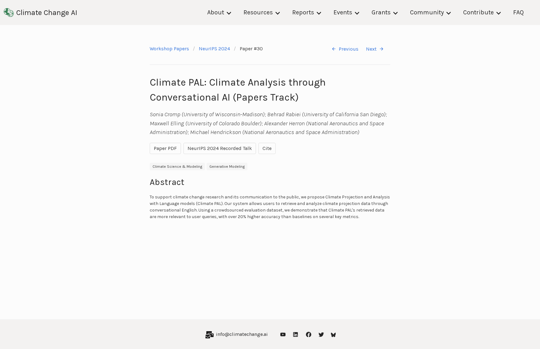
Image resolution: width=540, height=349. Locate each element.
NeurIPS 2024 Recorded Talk (220, 148)
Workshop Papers (169, 49)
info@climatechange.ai (242, 334)
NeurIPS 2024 (214, 49)
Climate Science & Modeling (177, 166)
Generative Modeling (227, 166)
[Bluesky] (333, 334)
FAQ (518, 12)
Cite (267, 148)
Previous (348, 49)
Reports (303, 12)
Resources (258, 12)
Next (371, 49)
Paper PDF (165, 148)
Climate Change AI (46, 12)
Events (342, 12)
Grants (381, 12)
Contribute (478, 12)
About (215, 12)
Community (427, 12)
